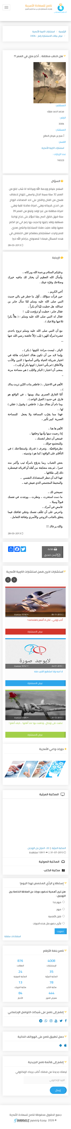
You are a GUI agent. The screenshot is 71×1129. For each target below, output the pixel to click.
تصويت (60, 931)
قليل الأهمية (54, 916)
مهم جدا (57, 902)
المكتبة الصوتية (49, 861)
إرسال (58, 1090)
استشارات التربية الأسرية (43, 31)
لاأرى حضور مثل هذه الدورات (47, 923)
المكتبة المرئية (49, 794)
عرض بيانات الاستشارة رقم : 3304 (46, 36)
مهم (59, 909)
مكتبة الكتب (52, 870)
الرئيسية (62, 31)
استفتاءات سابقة (12, 936)
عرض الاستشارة (35, 631)
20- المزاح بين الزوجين (38, 848)
